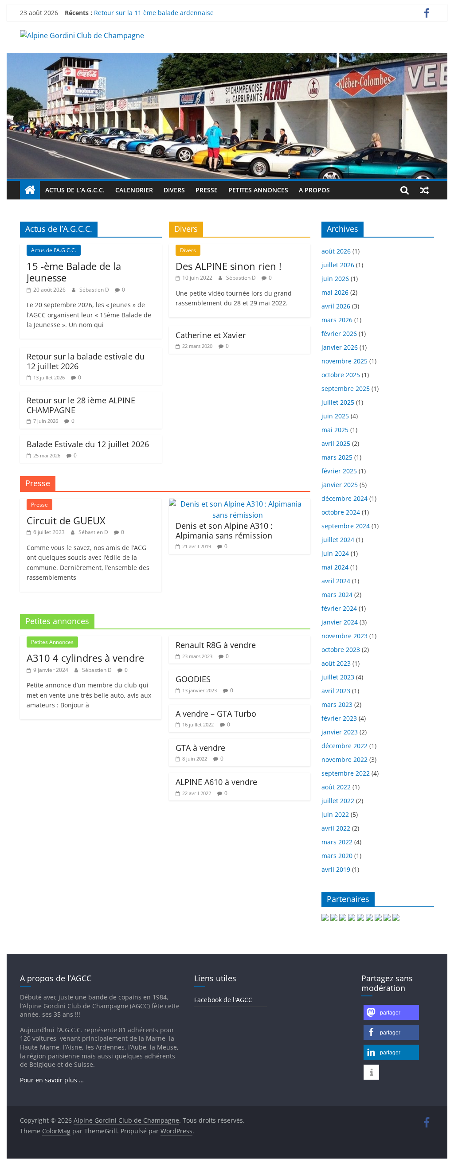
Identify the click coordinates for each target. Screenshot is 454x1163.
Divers (174, 190)
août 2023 (336, 663)
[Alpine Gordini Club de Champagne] (227, 58)
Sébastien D (94, 289)
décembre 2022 (344, 746)
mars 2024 (336, 594)
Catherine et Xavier (211, 335)
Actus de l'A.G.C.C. (53, 250)
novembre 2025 (344, 361)
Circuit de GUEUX (66, 520)
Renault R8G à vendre (216, 645)
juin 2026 (335, 278)
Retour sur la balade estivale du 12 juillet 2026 (86, 361)
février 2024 (339, 608)
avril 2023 (335, 691)
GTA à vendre (200, 747)
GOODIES (193, 679)
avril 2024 (335, 581)
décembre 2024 (344, 498)
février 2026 (339, 333)
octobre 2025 (340, 375)
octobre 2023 (340, 649)
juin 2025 (335, 416)
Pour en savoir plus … (52, 1080)
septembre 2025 (345, 388)
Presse (207, 190)
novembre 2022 (344, 759)
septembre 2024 (345, 526)
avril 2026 (335, 306)
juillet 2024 (337, 539)
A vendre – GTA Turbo (216, 713)
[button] (391, 1012)
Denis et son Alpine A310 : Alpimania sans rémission (224, 530)
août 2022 (336, 787)
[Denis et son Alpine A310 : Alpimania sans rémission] (237, 504)
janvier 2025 (339, 484)
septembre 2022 (345, 773)
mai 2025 (334, 429)
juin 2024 (335, 553)
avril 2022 (335, 828)
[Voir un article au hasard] (424, 190)
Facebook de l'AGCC (223, 999)
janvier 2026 (339, 347)
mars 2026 (336, 320)
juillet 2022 (337, 800)
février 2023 (339, 718)
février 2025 (339, 471)
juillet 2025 (337, 402)
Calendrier (134, 190)
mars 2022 (336, 842)
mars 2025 (336, 457)
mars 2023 (336, 704)
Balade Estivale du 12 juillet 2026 (88, 444)
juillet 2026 (337, 265)
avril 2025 (335, 443)
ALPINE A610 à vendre (216, 782)
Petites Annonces (258, 190)
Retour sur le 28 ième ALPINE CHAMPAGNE (81, 405)
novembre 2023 (344, 636)
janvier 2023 (339, 732)
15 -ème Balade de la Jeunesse (74, 271)
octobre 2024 (340, 512)
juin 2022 (335, 814)
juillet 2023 (337, 677)
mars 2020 (336, 855)
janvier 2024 (339, 622)
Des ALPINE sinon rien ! (229, 266)
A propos (314, 190)
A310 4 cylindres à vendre (85, 657)
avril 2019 (335, 869)
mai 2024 (334, 567)
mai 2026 (334, 292)
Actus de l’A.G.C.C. (75, 190)
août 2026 (336, 251)
